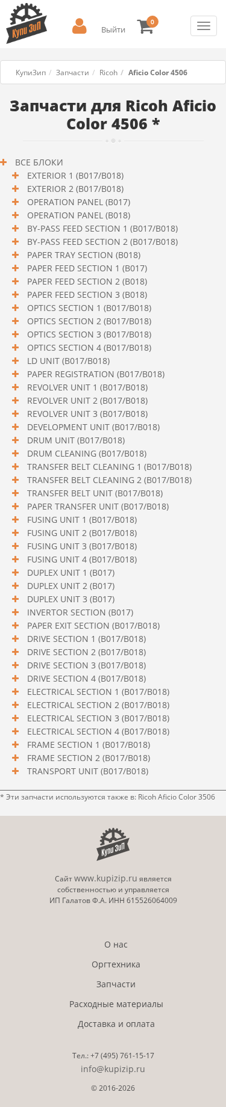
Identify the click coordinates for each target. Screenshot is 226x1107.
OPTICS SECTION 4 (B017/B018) (88, 347)
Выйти (113, 29)
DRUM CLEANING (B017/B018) (85, 453)
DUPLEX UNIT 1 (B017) (70, 572)
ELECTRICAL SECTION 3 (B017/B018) (97, 718)
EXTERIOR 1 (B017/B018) (74, 175)
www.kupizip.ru (105, 878)
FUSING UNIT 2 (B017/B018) (81, 532)
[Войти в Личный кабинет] (79, 26)
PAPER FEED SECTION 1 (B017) (86, 268)
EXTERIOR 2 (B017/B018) (74, 188)
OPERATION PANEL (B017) (77, 202)
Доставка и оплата (116, 1023)
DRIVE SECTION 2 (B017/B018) (85, 652)
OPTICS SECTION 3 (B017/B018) (88, 334)
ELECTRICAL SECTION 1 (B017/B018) (97, 691)
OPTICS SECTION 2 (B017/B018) (88, 321)
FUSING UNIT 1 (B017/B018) (81, 519)
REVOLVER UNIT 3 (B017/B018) (86, 413)
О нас (116, 944)
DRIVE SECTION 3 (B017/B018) (85, 665)
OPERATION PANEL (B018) (77, 215)
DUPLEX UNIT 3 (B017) (70, 599)
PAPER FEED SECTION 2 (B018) (86, 281)
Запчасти (72, 72)
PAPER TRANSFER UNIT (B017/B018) (97, 506)
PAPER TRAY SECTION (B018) (82, 255)
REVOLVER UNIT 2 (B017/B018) (86, 400)
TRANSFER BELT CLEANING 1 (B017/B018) (108, 466)
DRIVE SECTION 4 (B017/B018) (85, 678)
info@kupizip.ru (113, 1069)
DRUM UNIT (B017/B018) (75, 440)
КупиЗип (31, 72)
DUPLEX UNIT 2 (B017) (70, 585)
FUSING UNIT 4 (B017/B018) (81, 559)
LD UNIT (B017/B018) (67, 360)
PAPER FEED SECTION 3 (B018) (86, 294)
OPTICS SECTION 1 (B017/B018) (88, 307)
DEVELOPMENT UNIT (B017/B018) (92, 427)
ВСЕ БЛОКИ (38, 162)
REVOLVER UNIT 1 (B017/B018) (86, 387)
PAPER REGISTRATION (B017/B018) (95, 374)
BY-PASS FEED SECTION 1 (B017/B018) (101, 228)
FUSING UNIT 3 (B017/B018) (81, 546)
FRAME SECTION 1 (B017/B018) (87, 744)
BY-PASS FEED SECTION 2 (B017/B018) (101, 241)
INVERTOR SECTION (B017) (79, 612)
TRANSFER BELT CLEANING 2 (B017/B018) (108, 480)
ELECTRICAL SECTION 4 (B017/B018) (97, 731)
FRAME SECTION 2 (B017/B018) (87, 757)
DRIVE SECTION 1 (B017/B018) (85, 638)
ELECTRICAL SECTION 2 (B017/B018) (97, 705)
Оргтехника (116, 964)
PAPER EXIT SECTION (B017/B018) (92, 625)
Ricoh (108, 72)
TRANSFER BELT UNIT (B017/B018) (94, 493)
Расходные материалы (116, 1004)
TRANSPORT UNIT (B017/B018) (86, 771)
